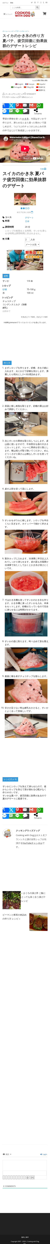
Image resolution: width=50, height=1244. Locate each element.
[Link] (24, 1177)
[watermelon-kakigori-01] (26, 401)
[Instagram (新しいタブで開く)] (40, 2)
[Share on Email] (26, 105)
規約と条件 (25, 1237)
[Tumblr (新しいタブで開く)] (43, 2)
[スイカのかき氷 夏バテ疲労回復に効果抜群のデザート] (25, 204)
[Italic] (6, 1177)
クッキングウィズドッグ (14, 94)
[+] (32, 1177)
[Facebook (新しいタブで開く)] (35, 2)
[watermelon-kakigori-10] (26, 738)
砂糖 (5, 289)
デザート (29, 217)
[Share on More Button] (31, 111)
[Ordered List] (14, 1177)
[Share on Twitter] (12, 105)
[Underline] (9, 1177)
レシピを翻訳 (36, 80)
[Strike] (11, 1177)
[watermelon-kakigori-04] (26, 516)
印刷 (42, 169)
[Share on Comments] (26, 111)
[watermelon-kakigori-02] (26, 436)
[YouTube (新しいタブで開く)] (46, 2)
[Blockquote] (19, 1177)
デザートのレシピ (12, 97)
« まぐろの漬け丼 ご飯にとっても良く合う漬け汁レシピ (33, 897)
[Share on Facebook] (6, 105)
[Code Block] (22, 1177)
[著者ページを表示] (7, 833)
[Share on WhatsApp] (40, 105)
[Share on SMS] (12, 111)
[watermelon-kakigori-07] (26, 636)
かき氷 (25, 118)
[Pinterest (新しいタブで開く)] (38, 2)
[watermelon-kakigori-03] (26, 484)
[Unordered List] (16, 1177)
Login (44, 1154)
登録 (11, 3)
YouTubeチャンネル (32, 843)
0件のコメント (27, 97)
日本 (27, 221)
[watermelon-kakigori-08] (26, 671)
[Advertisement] (25, 1038)
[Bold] (4, 1177)
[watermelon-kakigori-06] (26, 595)
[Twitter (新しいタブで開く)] (31, 2)
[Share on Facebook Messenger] (6, 111)
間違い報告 (44, 80)
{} (27, 1177)
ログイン (5, 3)
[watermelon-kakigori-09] (26, 703)
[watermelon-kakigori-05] (26, 554)
